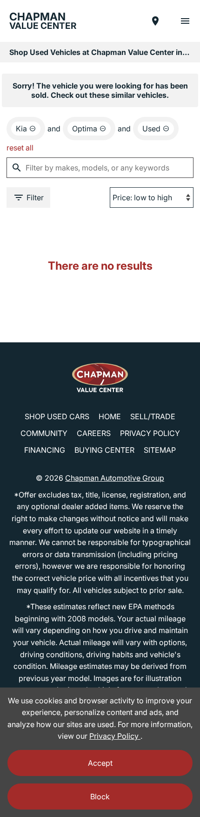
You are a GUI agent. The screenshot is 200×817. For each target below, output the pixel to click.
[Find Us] (155, 21)
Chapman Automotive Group (114, 478)
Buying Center (104, 450)
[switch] (185, 21)
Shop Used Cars (57, 416)
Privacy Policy (150, 433)
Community (43, 433)
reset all (20, 147)
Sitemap (160, 450)
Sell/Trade (152, 416)
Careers (94, 433)
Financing (44, 450)
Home (110, 416)
